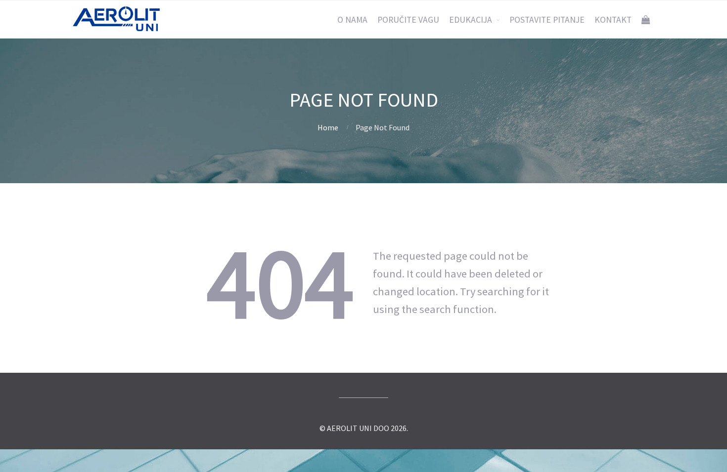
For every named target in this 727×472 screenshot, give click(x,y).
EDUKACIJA (470, 19)
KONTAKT (613, 19)
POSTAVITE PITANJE (547, 19)
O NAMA (352, 19)
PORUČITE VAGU (408, 19)
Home (328, 127)
